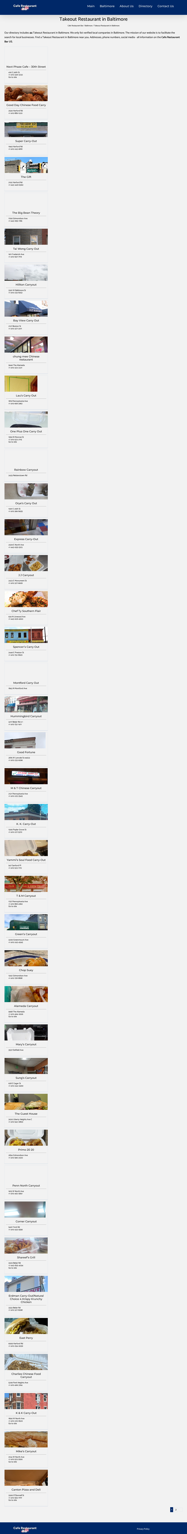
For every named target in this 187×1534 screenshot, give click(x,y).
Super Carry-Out (26, 141)
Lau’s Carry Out (26, 395)
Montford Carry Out (26, 682)
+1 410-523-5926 (15, 1459)
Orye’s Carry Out (26, 503)
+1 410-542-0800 (15, 1122)
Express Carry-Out (26, 539)
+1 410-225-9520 (15, 1421)
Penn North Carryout (26, 1185)
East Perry (26, 1338)
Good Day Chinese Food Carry (26, 105)
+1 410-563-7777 (15, 1498)
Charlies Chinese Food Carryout (26, 1375)
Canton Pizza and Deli (26, 1489)
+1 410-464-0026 (15, 1014)
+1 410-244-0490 (15, 1086)
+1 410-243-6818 (15, 149)
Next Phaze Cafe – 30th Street (26, 66)
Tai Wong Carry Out (26, 248)
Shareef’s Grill (26, 1257)
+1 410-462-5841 (15, 1193)
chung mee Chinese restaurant (26, 358)
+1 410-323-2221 (15, 368)
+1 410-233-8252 (15, 292)
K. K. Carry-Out (26, 824)
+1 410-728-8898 (15, 978)
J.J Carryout (26, 575)
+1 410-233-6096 (15, 760)
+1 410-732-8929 (15, 655)
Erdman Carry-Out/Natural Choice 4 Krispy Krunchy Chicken (26, 1299)
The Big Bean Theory (26, 212)
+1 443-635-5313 (15, 547)
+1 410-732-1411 (15, 724)
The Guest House (26, 1113)
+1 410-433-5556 (15, 1229)
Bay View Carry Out (26, 320)
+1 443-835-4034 (15, 1265)
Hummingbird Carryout (26, 716)
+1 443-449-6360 (15, 185)
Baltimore (107, 6)
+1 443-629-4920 (15, 619)
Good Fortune (26, 752)
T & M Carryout (26, 895)
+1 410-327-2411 (15, 328)
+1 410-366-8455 (15, 511)
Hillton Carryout (26, 284)
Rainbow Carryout (26, 469)
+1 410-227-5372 (15, 832)
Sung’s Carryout (26, 1078)
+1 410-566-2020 (15, 1158)
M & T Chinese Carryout (26, 788)
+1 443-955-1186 (15, 221)
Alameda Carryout (26, 1006)
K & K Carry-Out (26, 1413)
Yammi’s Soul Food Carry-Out (26, 860)
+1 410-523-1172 (15, 868)
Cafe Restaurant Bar (75, 25)
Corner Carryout (26, 1221)
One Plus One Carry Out (26, 431)
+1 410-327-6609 (15, 583)
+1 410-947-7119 (15, 257)
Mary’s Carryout (26, 1044)
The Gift (26, 177)
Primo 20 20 (26, 1149)
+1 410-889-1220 (15, 113)
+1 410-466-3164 (15, 1385)
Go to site (12, 77)
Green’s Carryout (26, 934)
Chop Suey (26, 970)
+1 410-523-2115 (15, 439)
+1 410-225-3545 (15, 796)
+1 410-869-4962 (15, 904)
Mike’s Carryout (26, 1451)
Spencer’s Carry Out (26, 646)
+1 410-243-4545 (15, 942)
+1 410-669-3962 (15, 403)
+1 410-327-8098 (15, 1310)
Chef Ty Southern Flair (26, 611)
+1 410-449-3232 (15, 75)
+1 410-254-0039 (15, 1346)
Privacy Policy (143, 1529)
